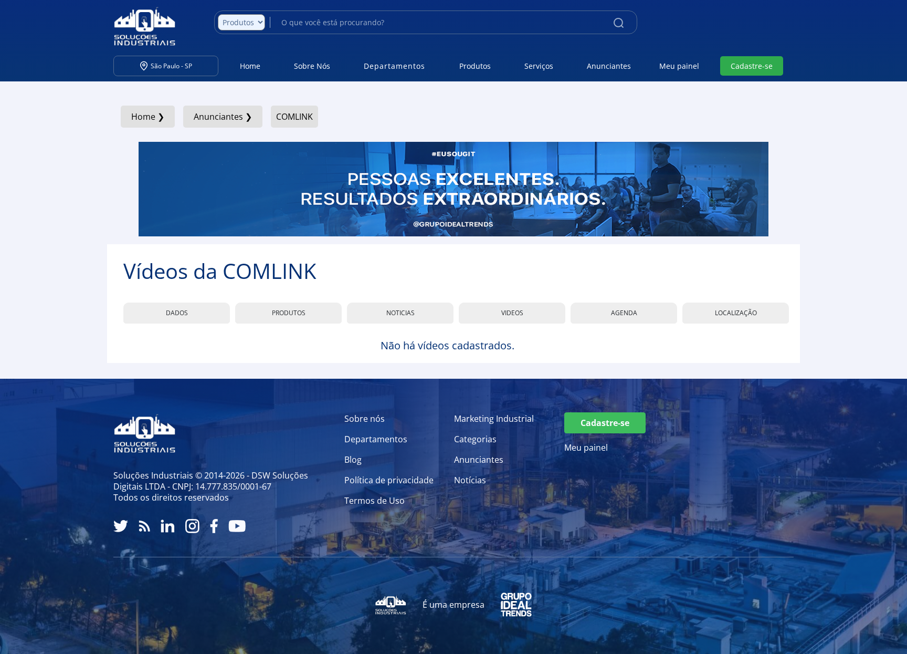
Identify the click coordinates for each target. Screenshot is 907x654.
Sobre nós (364, 418)
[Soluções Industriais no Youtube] (237, 526)
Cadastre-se (752, 66)
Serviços (538, 66)
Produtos (475, 66)
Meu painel (679, 66)
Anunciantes (609, 66)
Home (250, 66)
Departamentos (375, 439)
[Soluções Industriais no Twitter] (120, 526)
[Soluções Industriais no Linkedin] (168, 526)
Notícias (470, 480)
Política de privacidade (389, 480)
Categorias (475, 439)
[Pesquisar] (619, 22)
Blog (353, 459)
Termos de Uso (374, 500)
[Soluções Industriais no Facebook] (214, 526)
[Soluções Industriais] (139, 26)
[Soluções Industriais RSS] (144, 526)
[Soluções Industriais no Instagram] (192, 526)
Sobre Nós (312, 66)
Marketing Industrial (494, 418)
